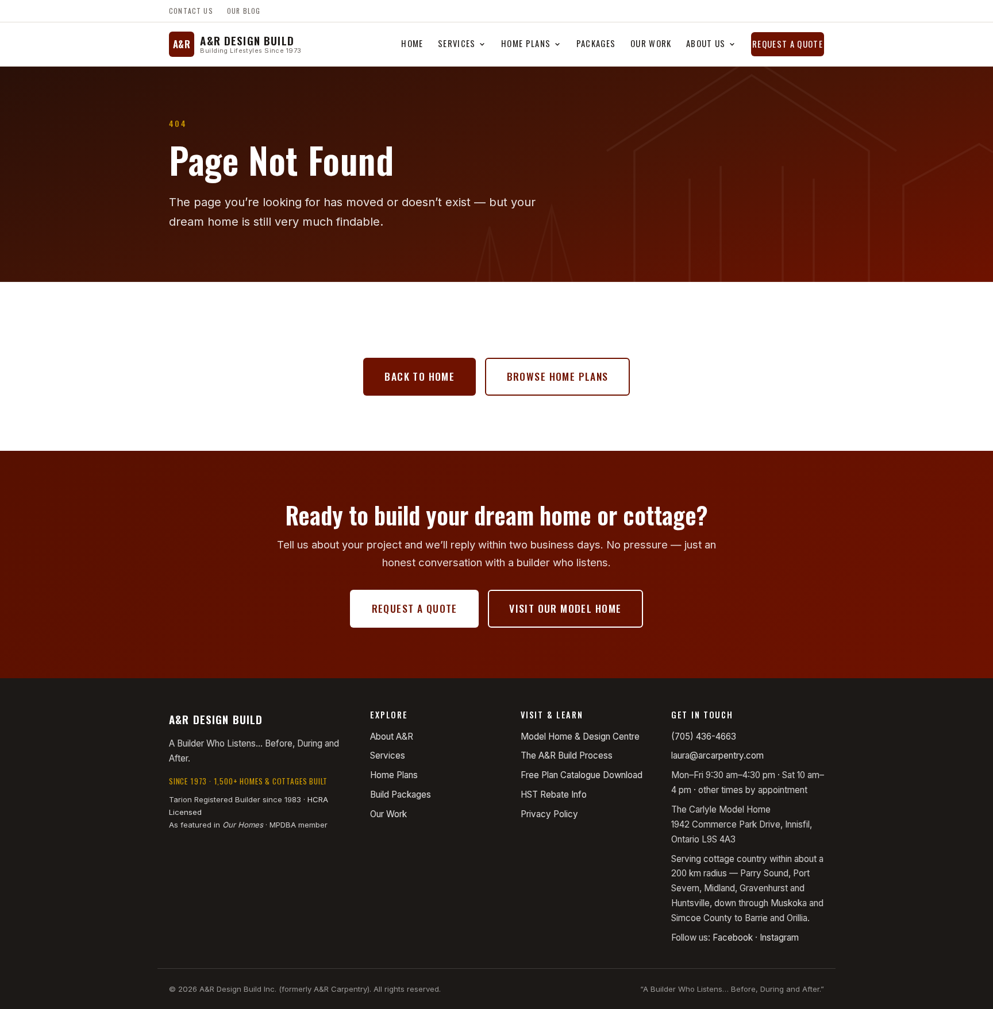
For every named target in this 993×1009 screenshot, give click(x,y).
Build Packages (400, 794)
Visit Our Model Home (565, 608)
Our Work (651, 43)
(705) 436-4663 (703, 736)
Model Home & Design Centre (580, 736)
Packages (596, 43)
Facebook (733, 937)
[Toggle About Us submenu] (732, 44)
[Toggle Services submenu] (482, 44)
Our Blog (243, 11)
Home (412, 43)
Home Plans (526, 43)
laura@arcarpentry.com (717, 755)
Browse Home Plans (558, 376)
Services (457, 43)
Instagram (779, 937)
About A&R (391, 736)
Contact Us (191, 11)
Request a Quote (787, 43)
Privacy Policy (549, 814)
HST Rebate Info (554, 794)
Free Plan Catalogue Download (581, 775)
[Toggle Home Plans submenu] (557, 44)
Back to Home (419, 376)
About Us (706, 43)
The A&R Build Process (567, 755)
